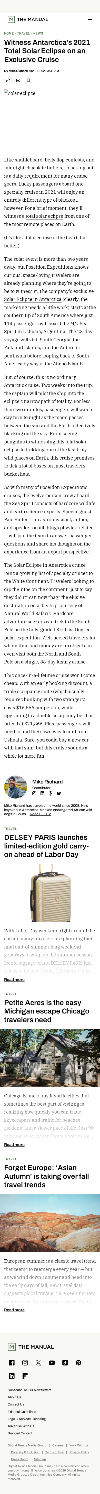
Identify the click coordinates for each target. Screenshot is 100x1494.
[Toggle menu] (90, 19)
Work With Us (78, 1445)
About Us (15, 1397)
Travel (10, 828)
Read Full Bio (40, 814)
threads (51, 793)
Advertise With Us (21, 1426)
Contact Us (16, 1404)
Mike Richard (18, 71)
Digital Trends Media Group (27, 1445)
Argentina (54, 331)
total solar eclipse (44, 216)
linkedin (43, 793)
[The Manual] (28, 19)
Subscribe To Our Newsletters (30, 1390)
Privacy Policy (79, 1452)
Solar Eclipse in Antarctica (33, 299)
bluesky (59, 793)
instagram (34, 793)
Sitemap (40, 1459)
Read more (14, 980)
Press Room (19, 1459)
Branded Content (20, 1433)
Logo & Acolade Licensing (27, 1418)
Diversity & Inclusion (25, 1452)
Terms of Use (54, 1452)
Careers (58, 1445)
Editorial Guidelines (22, 1411)
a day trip (47, 605)
